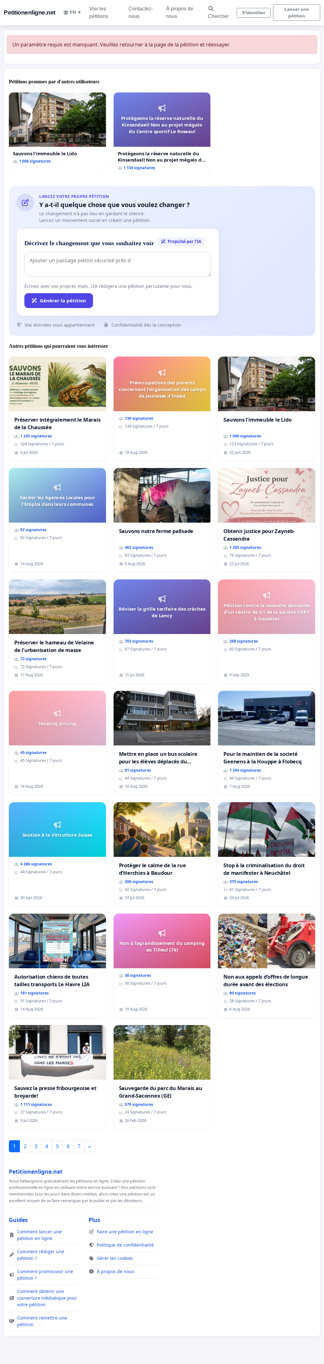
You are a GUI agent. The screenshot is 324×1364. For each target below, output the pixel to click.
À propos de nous (179, 12)
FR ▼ (76, 12)
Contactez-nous (140, 12)
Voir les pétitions (98, 12)
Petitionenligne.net (29, 12)
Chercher (218, 16)
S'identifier (253, 12)
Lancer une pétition (296, 12)
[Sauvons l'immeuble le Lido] (57, 130)
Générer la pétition (63, 300)
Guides (18, 1220)
